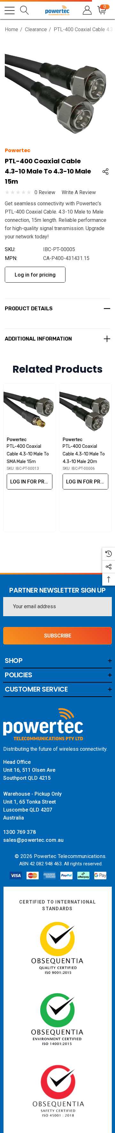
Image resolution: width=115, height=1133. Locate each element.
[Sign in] (87, 10)
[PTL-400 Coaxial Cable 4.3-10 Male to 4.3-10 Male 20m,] (85, 409)
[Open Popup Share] (105, 171)
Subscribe (57, 636)
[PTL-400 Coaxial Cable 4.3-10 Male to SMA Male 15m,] (30, 409)
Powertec (17, 150)
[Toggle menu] (9, 10)
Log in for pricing (35, 275)
